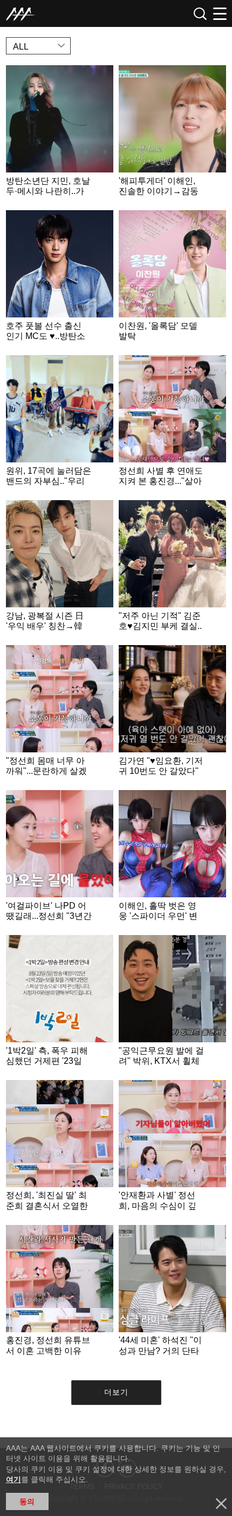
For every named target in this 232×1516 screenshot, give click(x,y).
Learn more (59, 135)
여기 (13, 1479)
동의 (27, 1501)
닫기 (221, 1503)
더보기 (116, 1392)
